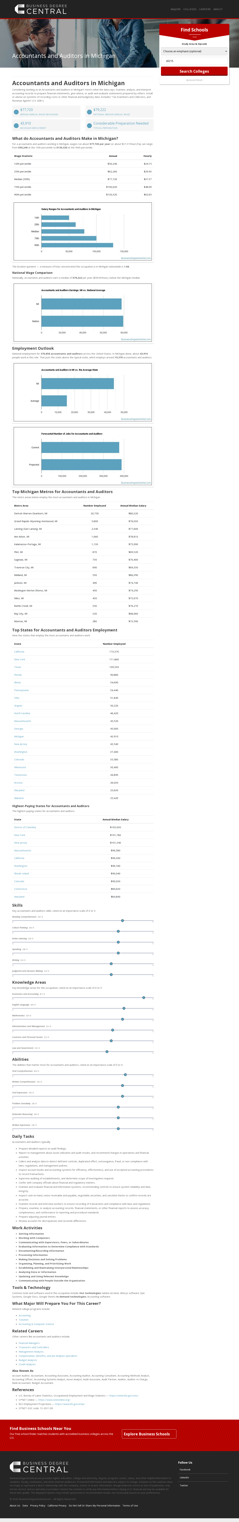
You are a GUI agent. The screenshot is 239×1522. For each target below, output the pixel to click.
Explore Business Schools (147, 1434)
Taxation (23, 1319)
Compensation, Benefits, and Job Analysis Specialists (48, 1355)
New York (19, 659)
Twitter (184, 1485)
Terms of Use (130, 1505)
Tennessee (20, 774)
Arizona (18, 782)
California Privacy (57, 1505)
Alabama (19, 798)
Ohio (16, 697)
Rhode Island (21, 873)
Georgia (18, 728)
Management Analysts (31, 1351)
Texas (17, 667)
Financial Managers (29, 1343)
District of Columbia (25, 827)
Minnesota (20, 767)
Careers (205, 9)
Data (25, 1505)
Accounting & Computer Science (36, 1324)
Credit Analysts (27, 1364)
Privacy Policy (37, 1505)
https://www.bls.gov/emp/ (70, 1404)
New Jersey (20, 744)
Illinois (17, 682)
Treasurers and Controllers (34, 1347)
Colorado (19, 759)
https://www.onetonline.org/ (54, 1399)
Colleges (190, 9)
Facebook (185, 1469)
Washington (20, 751)
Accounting (25, 1315)
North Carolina (22, 713)
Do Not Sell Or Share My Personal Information (94, 1505)
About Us (15, 1505)
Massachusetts (22, 721)
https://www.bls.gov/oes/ (123, 1395)
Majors (176, 9)
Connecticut (20, 888)
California (19, 651)
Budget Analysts (28, 1360)
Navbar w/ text (41, 9)
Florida (18, 674)
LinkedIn (184, 1477)
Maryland (19, 790)
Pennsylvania (21, 690)
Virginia (18, 705)
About (218, 9)
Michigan (19, 736)
